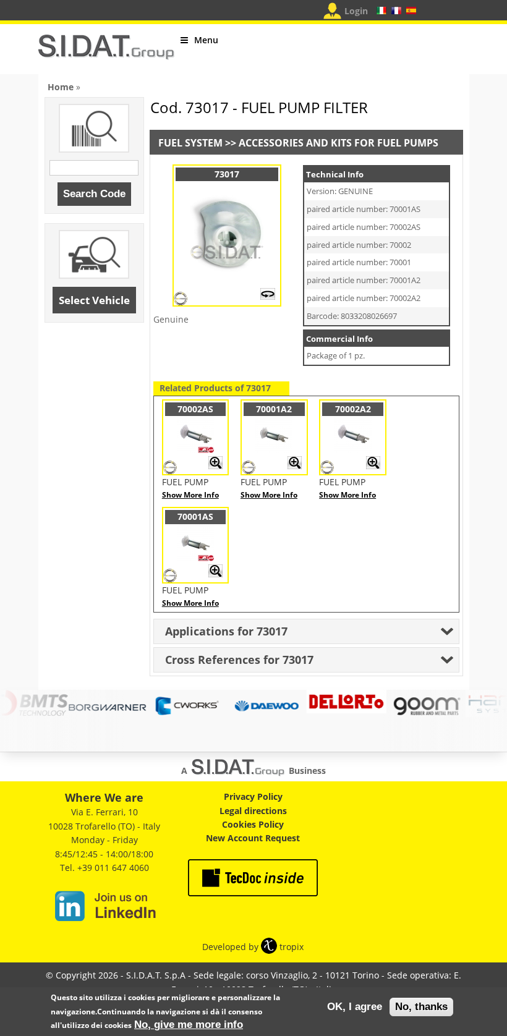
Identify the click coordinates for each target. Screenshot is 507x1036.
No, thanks (421, 1007)
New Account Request (253, 838)
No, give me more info (188, 1024)
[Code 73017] (227, 277)
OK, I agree (354, 1007)
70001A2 (274, 409)
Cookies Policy (253, 824)
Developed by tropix (253, 947)
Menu (206, 40)
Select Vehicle (94, 300)
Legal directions (253, 811)
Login (356, 11)
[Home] (106, 52)
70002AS (195, 409)
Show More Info (190, 495)
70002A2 (353, 409)
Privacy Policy (253, 796)
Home (61, 87)
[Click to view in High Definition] (267, 296)
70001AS (195, 516)
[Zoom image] (215, 466)
